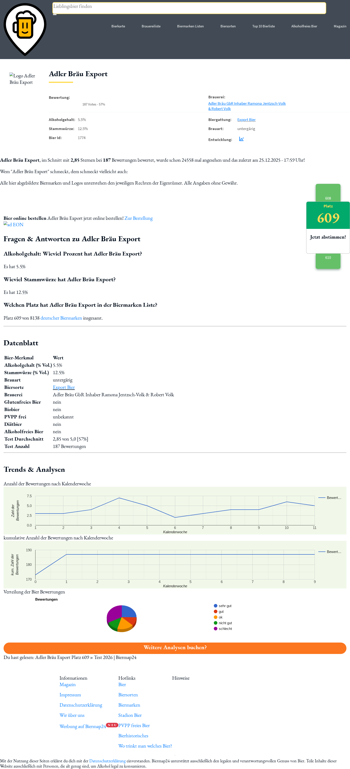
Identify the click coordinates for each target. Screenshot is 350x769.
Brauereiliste (151, 26)
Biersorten (228, 26)
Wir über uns (72, 715)
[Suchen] (55, 14)
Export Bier (246, 119)
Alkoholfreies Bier (304, 26)
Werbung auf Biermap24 (83, 726)
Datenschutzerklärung (81, 705)
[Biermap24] (25, 29)
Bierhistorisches (133, 735)
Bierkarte (118, 26)
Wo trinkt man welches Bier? (145, 746)
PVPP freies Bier (134, 725)
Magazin (340, 26)
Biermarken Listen (190, 26)
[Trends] (240, 139)
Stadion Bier (130, 715)
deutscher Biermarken (61, 318)
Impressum (70, 694)
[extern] (205, 678)
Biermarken (129, 705)
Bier (122, 684)
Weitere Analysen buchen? (175, 647)
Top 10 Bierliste (263, 26)
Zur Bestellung (139, 218)
